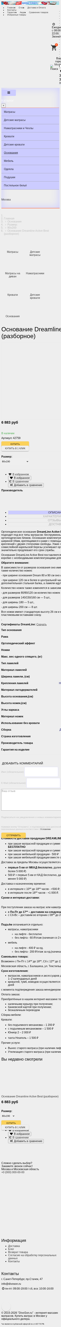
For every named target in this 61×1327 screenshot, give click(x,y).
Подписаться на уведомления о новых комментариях (31, 817)
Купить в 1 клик (15, 448)
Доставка (14, 1246)
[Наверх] (6, 1306)
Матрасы (9, 111)
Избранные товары (16, 15)
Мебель (8, 160)
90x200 (11, 227)
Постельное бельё (15, 185)
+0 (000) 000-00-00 (12, 1172)
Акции (23, 12)
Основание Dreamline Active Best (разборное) (29, 1096)
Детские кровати (14, 144)
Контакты (11, 10)
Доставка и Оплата (36, 7)
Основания (11, 152)
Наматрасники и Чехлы (18, 128)
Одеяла (9, 169)
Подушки (9, 177)
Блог (11, 1249)
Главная (11, 7)
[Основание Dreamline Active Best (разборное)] (22, 1078)
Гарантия (11, 12)
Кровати (9, 136)
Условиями (45, 829)
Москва (6, 199)
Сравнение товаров (38, 12)
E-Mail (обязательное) (13, 783)
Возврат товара (18, 1252)
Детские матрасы (15, 120)
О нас (21, 7)
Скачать (41, 624)
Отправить (13, 835)
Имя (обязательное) (12, 771)
